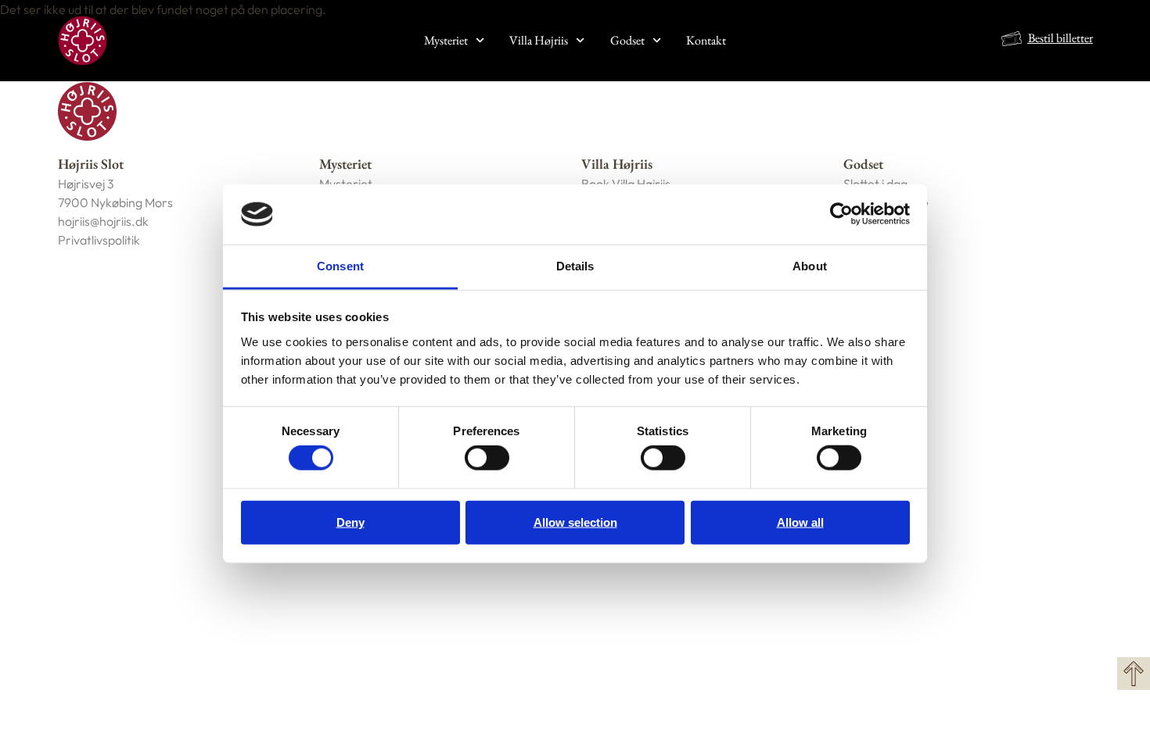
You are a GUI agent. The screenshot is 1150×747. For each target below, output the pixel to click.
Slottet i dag (875, 183)
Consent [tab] (340, 266)
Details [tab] (575, 266)
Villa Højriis (538, 40)
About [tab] (809, 266)
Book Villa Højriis (625, 183)
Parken (863, 240)
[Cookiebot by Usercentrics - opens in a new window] (841, 214)
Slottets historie (886, 202)
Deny (350, 521)
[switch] (487, 457)
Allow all (800, 521)
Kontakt (706, 40)
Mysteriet (446, 40)
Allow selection (575, 521)
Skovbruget (875, 221)
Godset (627, 40)
